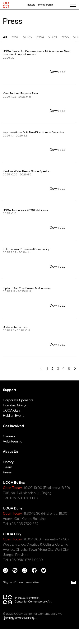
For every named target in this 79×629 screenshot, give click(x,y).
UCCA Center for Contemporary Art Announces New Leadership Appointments (36, 53)
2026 (15, 37)
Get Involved (13, 426)
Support (9, 390)
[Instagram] (27, 570)
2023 (52, 37)
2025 (27, 37)
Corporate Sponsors (18, 400)
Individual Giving (14, 405)
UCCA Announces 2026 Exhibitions (25, 210)
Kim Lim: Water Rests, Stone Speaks (26, 171)
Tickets (30, 4)
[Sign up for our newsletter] (74, 582)
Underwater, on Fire (15, 327)
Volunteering (12, 441)
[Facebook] (36, 570)
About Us (10, 452)
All (5, 37)
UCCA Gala (11, 410)
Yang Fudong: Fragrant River (20, 93)
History (8, 462)
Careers (9, 436)
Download (58, 72)
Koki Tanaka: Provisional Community (26, 249)
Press (7, 472)
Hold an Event (13, 415)
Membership (45, 4)
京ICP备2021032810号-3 (20, 618)
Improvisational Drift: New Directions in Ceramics (33, 132)
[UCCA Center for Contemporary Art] (6, 5)
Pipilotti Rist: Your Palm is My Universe (27, 288)
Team (7, 467)
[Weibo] (7, 570)
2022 (65, 37)
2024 (40, 37)
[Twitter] (46, 570)
